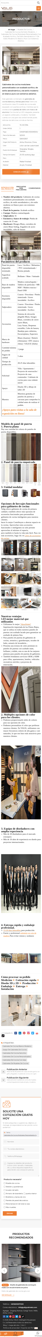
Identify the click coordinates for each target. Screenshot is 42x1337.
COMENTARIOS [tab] (34, 188)
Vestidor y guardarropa (14, 1187)
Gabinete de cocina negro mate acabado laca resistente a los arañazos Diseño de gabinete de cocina (20, 1277)
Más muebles (11, 1207)
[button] (38, 1271)
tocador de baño (12, 1190)
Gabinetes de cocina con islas (14, 1060)
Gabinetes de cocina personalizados (17, 1057)
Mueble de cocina (25, 30)
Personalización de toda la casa (18, 1204)
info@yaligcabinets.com (27, 1307)
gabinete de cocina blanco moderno (17, 1046)
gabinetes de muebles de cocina (15, 1063)
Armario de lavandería (14, 1194)
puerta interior (31, 1194)
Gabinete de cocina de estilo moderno (20, 32)
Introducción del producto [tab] (7, 188)
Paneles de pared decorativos (17, 1200)
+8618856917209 (17, 1304)
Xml (23, 1325)
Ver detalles (7, 1288)
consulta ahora (19, 172)
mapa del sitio (14, 1325)
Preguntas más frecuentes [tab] (21, 188)
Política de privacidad (11, 1328)
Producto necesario (13, 1179)
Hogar (12, 30)
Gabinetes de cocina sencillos (14, 1053)
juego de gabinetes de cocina (15, 1050)
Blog (5, 1325)
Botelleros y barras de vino (16, 1197)
